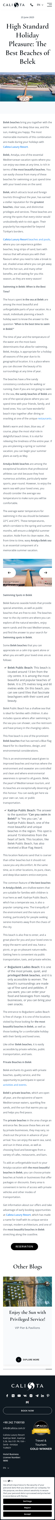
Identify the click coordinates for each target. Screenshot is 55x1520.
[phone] (31, 4)
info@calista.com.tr (14, 1428)
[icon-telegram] (37, 1396)
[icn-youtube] (19, 1396)
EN (38, 4)
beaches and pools (39, 239)
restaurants (44, 418)
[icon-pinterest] (48, 1396)
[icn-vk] (25, 1396)
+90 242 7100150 (13, 1422)
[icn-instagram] (31, 1396)
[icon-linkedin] (42, 1395)
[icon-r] (27, 1402)
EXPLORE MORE (31, 1359)
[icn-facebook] (7, 1396)
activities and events (14, 1085)
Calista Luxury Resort (15, 239)
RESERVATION (24, 1246)
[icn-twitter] (13, 1396)
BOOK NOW (27, 1410)
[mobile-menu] (49, 4)
